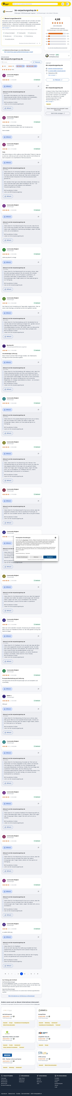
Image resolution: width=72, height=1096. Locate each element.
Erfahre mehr (37, 1004)
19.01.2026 (13, 350)
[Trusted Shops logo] (6, 4)
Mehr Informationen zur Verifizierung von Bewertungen (21, 995)
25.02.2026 (5, 759)
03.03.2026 (5, 550)
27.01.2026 (13, 494)
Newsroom (39, 1081)
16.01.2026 (13, 700)
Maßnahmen (10, 983)
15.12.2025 (13, 624)
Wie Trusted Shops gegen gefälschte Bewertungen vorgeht (18, 51)
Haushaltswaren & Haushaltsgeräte (21, 1022)
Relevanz (37, 62)
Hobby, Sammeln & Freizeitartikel (10, 1047)
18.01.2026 (13, 885)
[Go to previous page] (8, 973)
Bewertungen (4, 1081)
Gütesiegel (3, 1078)
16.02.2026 (5, 944)
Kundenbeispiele (59, 1083)
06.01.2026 (13, 303)
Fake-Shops (22, 1078)
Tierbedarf (21, 1047)
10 (24, 973)
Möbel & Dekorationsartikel (9, 1025)
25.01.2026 (13, 580)
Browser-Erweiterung (6, 1085)
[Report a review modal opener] (38, 86)
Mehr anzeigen (51, 75)
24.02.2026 (13, 746)
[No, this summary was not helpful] (39, 43)
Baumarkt (49, 104)
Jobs (38, 1083)
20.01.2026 (13, 254)
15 (31, 973)
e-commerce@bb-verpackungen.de (56, 70)
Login (56, 1087)
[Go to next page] (34, 973)
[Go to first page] (5, 973)
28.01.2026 (13, 447)
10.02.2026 (13, 79)
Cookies (18, 1093)
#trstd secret (4, 1083)
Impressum (4, 1093)
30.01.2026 (13, 403)
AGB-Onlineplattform (36, 1093)
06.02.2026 (13, 210)
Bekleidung (11, 1067)
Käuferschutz (4, 1080)
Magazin (39, 1078)
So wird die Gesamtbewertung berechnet (57, 47)
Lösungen (57, 1080)
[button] (62, 3)
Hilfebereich (22, 1080)
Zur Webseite (56, 80)
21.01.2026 (5, 369)
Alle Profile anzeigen (57, 113)
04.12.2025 (13, 675)
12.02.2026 (13, 928)
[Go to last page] (37, 973)
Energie (10, 1022)
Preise (56, 1081)
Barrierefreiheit (25, 1093)
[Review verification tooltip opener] (37, 10)
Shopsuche (21, 1081)
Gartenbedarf (17, 1045)
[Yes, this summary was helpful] (37, 43)
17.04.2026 (5, 269)
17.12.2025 (5, 643)
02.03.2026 (13, 536)
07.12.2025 (13, 148)
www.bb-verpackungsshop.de (55, 68)
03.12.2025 (13, 122)
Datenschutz (11, 1093)
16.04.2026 (5, 93)
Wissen (56, 1085)
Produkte (57, 1078)
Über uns (39, 1080)
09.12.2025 (5, 169)
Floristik (11, 1045)
